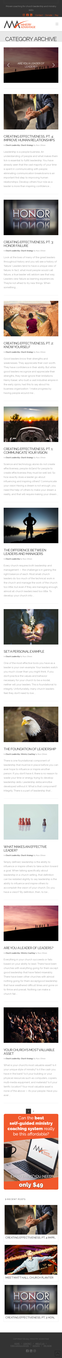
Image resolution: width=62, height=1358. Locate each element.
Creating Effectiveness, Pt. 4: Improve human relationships (29, 138)
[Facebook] (27, 15)
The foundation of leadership (30, 749)
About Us (39, 1344)
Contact (39, 15)
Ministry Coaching (28, 754)
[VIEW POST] (31, 111)
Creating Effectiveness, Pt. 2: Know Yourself (28, 345)
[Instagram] (24, 15)
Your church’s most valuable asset (29, 1052)
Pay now (48, 1346)
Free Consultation (19, 1346)
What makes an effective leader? (25, 848)
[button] (56, 24)
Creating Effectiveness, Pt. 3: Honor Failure (28, 244)
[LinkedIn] (31, 15)
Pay (56, 15)
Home (17, 1344)
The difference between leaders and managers (25, 552)
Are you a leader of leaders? (28, 948)
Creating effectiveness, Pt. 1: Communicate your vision (28, 451)
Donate (48, 15)
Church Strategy (27, 145)
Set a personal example (24, 651)
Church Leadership (13, 145)
